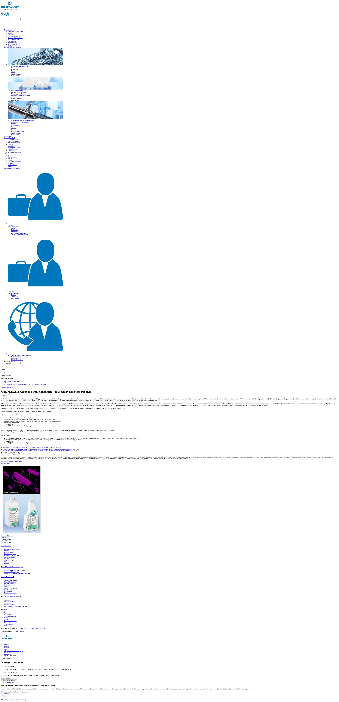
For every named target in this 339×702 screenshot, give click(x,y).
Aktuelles (7, 154)
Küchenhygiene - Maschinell (19, 92)
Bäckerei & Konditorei (17, 131)
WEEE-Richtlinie (13, 149)
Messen (10, 158)
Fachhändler (14, 230)
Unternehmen (8, 30)
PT (45, 628)
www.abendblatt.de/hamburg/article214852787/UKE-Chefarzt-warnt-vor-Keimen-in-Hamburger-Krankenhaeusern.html (36, 450)
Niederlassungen (12, 44)
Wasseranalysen (12, 42)
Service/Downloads (9, 138)
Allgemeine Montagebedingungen (13, 651)
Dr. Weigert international (16, 606)
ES (36, 628)
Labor (13, 71)
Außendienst (14, 228)
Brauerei (13, 123)
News (9, 155)
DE (16, 628)
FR (25, 628)
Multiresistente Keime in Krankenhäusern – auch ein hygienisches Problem (25, 384)
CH (39, 628)
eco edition (14, 97)
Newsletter (11, 146)
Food (12, 130)
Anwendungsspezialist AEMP (19, 234)
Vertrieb (13, 295)
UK (22, 628)
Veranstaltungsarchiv (10, 616)
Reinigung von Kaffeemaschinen (20, 95)
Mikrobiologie (12, 41)
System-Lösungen (16, 74)
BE (42, 628)
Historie (10, 33)
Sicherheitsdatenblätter (14, 139)
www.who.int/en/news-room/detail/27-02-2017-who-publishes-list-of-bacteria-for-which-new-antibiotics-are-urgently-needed (37, 449)
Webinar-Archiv (12, 165)
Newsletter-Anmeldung (14, 152)
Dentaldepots (15, 231)
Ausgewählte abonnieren (7, 680)
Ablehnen (3, 697)
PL (30, 628)
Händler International (17, 360)
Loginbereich (11, 150)
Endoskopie (14, 69)
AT (28, 628)
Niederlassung (15, 358)
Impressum (7, 652)
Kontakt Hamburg (16, 356)
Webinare (10, 163)
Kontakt (6, 647)
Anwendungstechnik (13, 39)
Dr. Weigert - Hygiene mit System (13, 381)
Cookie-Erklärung (242, 689)
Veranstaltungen (12, 157)
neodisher (14, 570)
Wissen (10, 166)
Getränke (13, 128)
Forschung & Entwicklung (15, 38)
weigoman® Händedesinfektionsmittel (11, 461)
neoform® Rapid (5, 463)
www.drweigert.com (18, 631)
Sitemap (6, 644)
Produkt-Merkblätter (13, 141)
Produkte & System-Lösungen (12, 47)
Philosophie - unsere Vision (15, 31)
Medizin (13, 68)
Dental (13, 72)
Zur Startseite (4, 537)
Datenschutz (7, 654)
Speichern (3, 695)
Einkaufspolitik (12, 34)
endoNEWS (10, 672)
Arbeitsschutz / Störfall (14, 147)
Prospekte (10, 144)
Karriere (10, 46)
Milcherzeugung (15, 127)
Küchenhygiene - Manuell (18, 94)
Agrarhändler (15, 298)
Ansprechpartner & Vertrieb (12, 168)
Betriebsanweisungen (14, 142)
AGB (5, 649)
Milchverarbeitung (16, 125)
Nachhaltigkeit (8, 136)
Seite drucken (4, 540)
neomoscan (17, 573)
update (8, 666)
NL (19, 628)
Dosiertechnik (15, 75)
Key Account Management (18, 233)
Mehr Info (4, 682)
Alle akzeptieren (5, 693)
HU (33, 628)
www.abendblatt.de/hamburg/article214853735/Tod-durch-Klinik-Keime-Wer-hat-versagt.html (29, 447)
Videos (10, 160)
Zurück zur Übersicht (7, 387)
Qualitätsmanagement (14, 36)
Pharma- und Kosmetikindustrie (20, 122)
